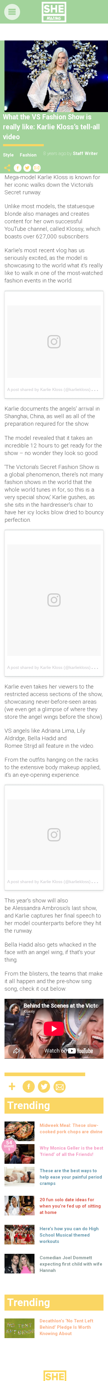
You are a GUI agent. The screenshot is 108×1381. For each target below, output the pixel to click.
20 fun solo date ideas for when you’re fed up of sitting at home (70, 1206)
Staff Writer (85, 153)
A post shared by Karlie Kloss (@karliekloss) (49, 389)
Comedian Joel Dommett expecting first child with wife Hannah (71, 1264)
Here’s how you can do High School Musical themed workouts (69, 1235)
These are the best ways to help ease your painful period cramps (71, 1177)
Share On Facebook (18, 168)
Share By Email (37, 168)
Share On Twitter (27, 168)
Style (8, 155)
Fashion (28, 155)
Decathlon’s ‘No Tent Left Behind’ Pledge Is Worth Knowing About (66, 1327)
